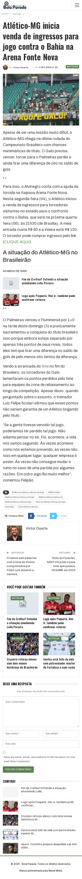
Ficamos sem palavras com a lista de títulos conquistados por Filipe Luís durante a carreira (21, 566)
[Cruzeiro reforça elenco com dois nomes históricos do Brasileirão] (23, 644)
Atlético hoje (54, 492)
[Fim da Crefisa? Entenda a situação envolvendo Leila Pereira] (11, 283)
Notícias (72, 67)
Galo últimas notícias (28, 507)
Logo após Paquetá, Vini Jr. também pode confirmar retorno (48, 298)
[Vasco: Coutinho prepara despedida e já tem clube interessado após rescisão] (10, 848)
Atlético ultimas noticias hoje (18, 502)
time (45, 366)
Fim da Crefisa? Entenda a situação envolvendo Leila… (43, 790)
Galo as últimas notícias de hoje (50, 502)
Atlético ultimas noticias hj (51, 497)
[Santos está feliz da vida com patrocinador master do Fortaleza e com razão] (59, 644)
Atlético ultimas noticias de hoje (19, 497)
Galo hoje (9, 507)
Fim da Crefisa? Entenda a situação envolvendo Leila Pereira (45, 281)
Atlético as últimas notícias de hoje (28, 492)
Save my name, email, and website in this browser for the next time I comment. (39, 759)
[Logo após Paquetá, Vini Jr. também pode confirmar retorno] (11, 300)
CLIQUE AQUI (16, 242)
